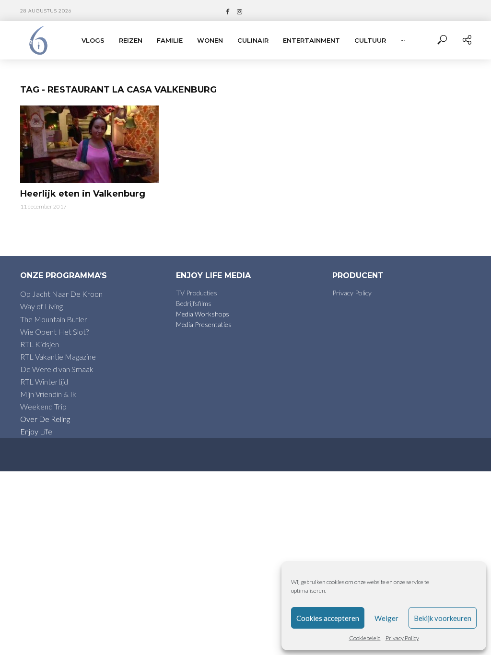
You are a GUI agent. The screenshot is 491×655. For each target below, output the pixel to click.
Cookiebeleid (365, 638)
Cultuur (370, 40)
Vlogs (93, 40)
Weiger (386, 618)
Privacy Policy (402, 638)
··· (402, 40)
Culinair (253, 40)
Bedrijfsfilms (193, 303)
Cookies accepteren (327, 618)
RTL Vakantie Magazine (58, 356)
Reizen (130, 40)
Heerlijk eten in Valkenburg (82, 193)
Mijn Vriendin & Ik (48, 393)
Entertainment (311, 40)
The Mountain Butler (53, 319)
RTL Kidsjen (39, 344)
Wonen (210, 40)
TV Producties (196, 293)
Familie (170, 40)
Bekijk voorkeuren (442, 618)
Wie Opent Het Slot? (54, 331)
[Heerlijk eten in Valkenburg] (89, 144)
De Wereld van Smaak (57, 369)
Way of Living (41, 306)
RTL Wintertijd (44, 381)
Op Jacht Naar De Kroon (61, 293)
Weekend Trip (43, 406)
